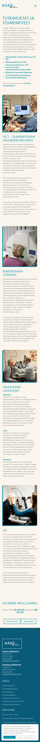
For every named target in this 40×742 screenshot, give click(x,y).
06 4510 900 (19, 610)
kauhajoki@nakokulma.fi (11, 674)
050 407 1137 (7, 672)
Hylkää (20, 737)
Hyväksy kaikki (9, 737)
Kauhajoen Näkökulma (11, 665)
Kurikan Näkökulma (10, 651)
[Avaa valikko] (35, 6)
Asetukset (30, 737)
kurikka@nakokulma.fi (10, 661)
